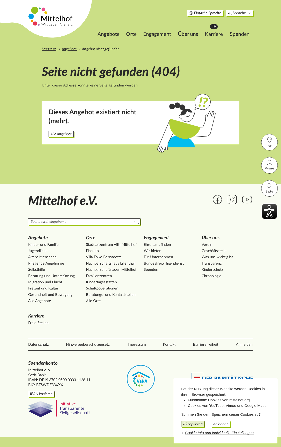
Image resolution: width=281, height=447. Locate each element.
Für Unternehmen (158, 257)
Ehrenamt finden (157, 245)
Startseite (49, 49)
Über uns (188, 34)
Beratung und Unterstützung (51, 276)
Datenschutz (38, 345)
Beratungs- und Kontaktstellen (111, 295)
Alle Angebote (61, 134)
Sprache (239, 13)
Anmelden (244, 345)
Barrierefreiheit (205, 345)
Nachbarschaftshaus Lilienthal (110, 263)
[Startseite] (51, 16)
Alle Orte (93, 301)
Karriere (216, 33)
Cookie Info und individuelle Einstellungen (219, 433)
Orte (131, 34)
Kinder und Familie (43, 245)
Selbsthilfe (36, 270)
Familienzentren (99, 276)
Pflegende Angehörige (46, 263)
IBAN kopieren (41, 394)
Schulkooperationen (102, 288)
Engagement (157, 34)
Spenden (240, 34)
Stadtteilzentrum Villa (111, 245)
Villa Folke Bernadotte (104, 257)
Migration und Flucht (45, 282)
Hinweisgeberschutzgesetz (88, 345)
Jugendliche (38, 251)
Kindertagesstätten (101, 282)
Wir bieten (152, 251)
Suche (269, 191)
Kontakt (269, 168)
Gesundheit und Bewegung (50, 295)
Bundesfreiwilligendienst (164, 263)
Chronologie (211, 276)
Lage (269, 145)
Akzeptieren (193, 424)
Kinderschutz (212, 270)
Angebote (109, 34)
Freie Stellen (38, 323)
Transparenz (212, 263)
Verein (207, 245)
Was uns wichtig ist (217, 257)
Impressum (137, 345)
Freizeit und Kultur (43, 288)
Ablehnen (221, 424)
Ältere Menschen (42, 257)
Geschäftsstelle (214, 251)
